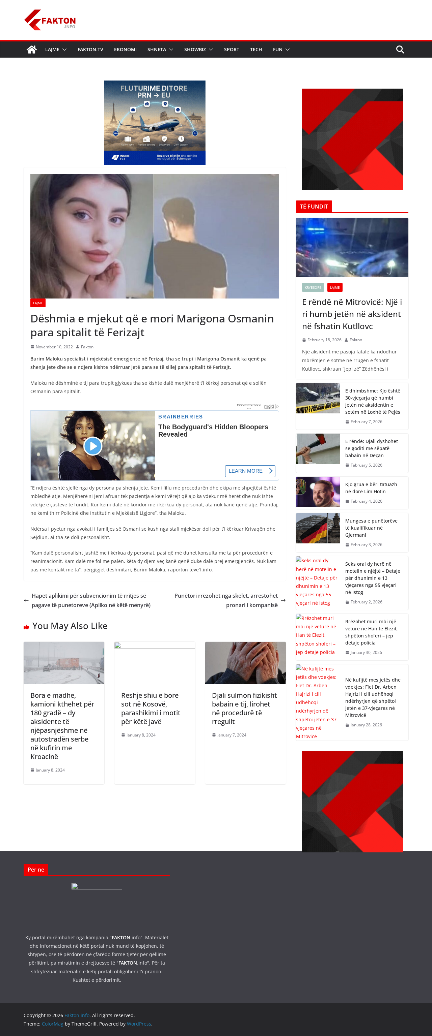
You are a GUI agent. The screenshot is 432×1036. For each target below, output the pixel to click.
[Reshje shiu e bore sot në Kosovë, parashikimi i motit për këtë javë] (154, 646)
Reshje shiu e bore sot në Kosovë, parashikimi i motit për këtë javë (151, 708)
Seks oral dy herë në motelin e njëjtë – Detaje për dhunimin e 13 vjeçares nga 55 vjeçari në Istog (372, 578)
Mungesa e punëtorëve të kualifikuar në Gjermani (371, 527)
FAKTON (121, 937)
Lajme (52, 49)
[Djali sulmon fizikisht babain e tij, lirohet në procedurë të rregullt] (245, 646)
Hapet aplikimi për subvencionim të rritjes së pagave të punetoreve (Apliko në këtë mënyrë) (91, 600)
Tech (256, 49)
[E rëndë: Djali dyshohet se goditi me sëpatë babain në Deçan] (318, 453)
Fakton (87, 347)
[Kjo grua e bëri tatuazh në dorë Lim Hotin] (318, 493)
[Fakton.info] (32, 49)
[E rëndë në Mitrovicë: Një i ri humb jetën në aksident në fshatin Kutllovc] (352, 247)
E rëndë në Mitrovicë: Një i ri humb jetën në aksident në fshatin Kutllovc (352, 314)
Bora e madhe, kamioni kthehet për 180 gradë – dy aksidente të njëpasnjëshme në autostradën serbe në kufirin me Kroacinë (62, 726)
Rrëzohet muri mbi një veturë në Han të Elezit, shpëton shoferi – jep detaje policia (371, 632)
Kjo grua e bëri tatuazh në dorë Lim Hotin (371, 488)
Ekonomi (125, 49)
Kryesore (313, 287)
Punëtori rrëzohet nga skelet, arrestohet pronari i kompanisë (226, 600)
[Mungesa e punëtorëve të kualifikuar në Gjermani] (318, 533)
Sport (231, 49)
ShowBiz (195, 49)
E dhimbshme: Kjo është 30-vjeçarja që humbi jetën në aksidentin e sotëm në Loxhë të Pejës (372, 401)
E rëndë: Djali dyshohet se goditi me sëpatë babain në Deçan (371, 448)
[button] (63, 49)
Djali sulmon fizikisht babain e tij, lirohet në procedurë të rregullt (244, 708)
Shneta (156, 49)
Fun (277, 49)
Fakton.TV (90, 49)
